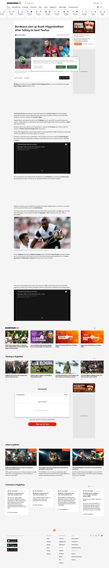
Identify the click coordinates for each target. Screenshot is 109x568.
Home (48, 538)
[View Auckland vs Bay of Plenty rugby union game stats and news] (93, 14)
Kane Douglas (64, 136)
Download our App (73, 7)
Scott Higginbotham (44, 84)
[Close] (77, 58)
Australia (42, 213)
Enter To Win (78, 44)
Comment (20, 78)
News (8, 7)
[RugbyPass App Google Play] (21, 545)
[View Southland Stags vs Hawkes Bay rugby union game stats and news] (20, 14)
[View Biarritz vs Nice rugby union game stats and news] (29, 14)
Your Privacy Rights (38, 67)
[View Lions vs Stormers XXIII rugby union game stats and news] (102, 14)
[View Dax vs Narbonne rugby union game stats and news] (57, 14)
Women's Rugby (62, 7)
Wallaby (41, 120)
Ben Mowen (38, 208)
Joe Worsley (48, 177)
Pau (60, 211)
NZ (60, 560)
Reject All (61, 67)
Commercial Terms (76, 547)
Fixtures (49, 541)
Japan (68, 122)
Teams (40, 7)
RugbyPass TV (53, 7)
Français (61, 563)
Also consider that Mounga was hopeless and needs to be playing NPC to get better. (42, 499)
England (20, 254)
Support (73, 553)
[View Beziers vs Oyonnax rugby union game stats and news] (48, 14)
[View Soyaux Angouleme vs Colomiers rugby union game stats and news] (38, 14)
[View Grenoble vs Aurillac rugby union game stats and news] (66, 14)
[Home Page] (14, 3)
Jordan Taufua (51, 113)
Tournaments (33, 7)
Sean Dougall (55, 254)
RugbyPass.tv (62, 541)
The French (17, 113)
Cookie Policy (75, 544)
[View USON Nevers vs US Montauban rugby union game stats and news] (75, 14)
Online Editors (21, 35)
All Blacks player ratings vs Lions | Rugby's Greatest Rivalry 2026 (91, 494)
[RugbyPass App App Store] (21, 541)
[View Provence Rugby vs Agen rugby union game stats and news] (84, 14)
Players (46, 7)
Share (27, 78)
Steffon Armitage (19, 250)
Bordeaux (16, 84)
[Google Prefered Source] (64, 78)
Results (48, 544)
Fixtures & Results (16, 7)
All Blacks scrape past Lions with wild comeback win (16, 494)
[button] (21, 463)
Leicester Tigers (37, 117)
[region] (55, 64)
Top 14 (22, 113)
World (60, 556)
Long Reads (25, 7)
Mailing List (62, 544)
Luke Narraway (64, 177)
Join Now (61, 538)
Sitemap (49, 554)
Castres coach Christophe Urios (29, 129)
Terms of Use (75, 541)
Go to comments (12, 512)
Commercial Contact (77, 556)
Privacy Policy (75, 538)
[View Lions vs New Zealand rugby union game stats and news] (11, 14)
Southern (61, 553)
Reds (33, 84)
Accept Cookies (72, 67)
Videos (48, 551)
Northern (61, 550)
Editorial (74, 560)
